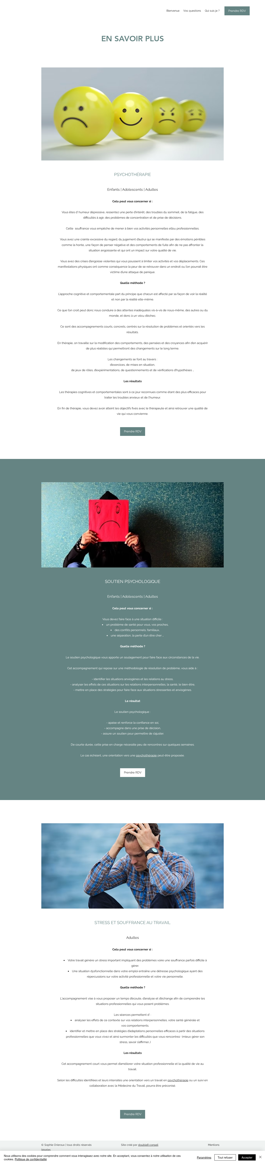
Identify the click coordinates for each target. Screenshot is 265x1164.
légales (46, 1149)
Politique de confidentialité (31, 1159)
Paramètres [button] (204, 1157)
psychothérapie (146, 755)
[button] (132, 1114)
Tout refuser (225, 1157)
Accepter (247, 1157)
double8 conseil (148, 1144)
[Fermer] (260, 1157)
